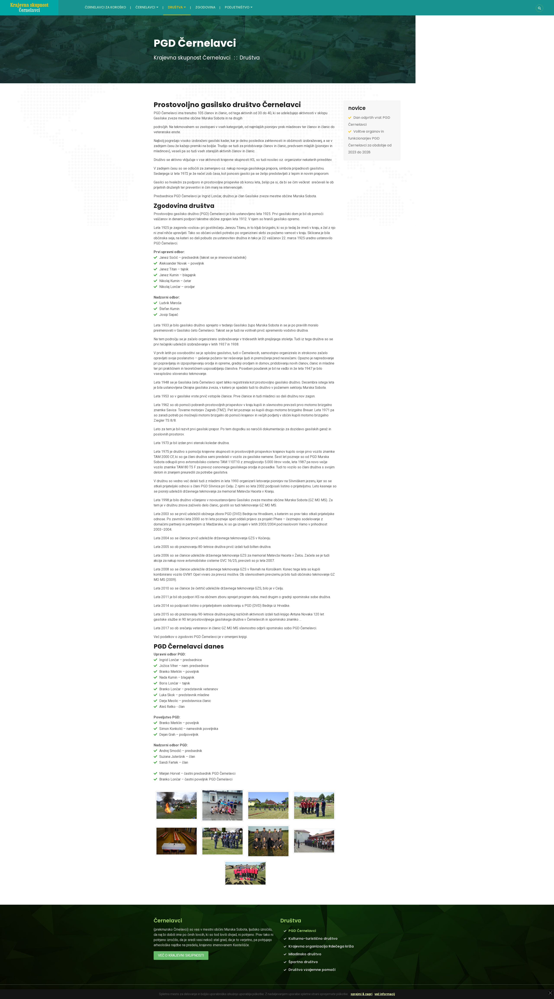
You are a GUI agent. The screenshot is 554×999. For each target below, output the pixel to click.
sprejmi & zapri (361, 994)
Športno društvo (303, 961)
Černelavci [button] (145, 7)
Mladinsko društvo (304, 954)
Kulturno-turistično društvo (313, 938)
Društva (250, 57)
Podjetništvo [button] (237, 7)
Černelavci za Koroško (105, 7)
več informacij (385, 994)
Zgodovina (205, 7)
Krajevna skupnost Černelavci (192, 57)
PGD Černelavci (302, 930)
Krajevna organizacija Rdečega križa (321, 946)
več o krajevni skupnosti (181, 955)
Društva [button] (175, 7)
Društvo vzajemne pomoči (311, 969)
